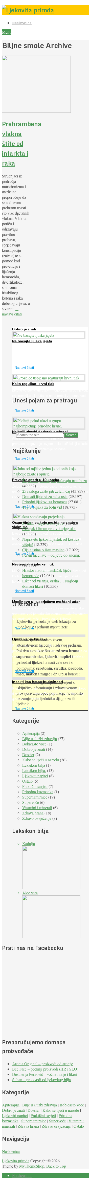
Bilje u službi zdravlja (39, 738)
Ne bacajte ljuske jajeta (32, 341)
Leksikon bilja (33, 765)
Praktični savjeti (35, 786)
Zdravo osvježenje (36, 818)
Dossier (28, 754)
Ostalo (27, 781)
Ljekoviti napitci (35, 775)
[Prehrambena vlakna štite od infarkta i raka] (16, 85)
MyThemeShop (31, 1166)
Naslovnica (22, 23)
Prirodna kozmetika (37, 791)
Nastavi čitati (24, 368)
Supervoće (30, 802)
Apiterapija (31, 733)
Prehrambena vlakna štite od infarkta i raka (21, 143)
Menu (6, 32)
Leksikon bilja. (34, 770)
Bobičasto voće (34, 743)
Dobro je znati (33, 749)
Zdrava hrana (32, 812)
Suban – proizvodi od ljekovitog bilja (41, 1079)
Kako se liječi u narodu (40, 759)
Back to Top (56, 1166)
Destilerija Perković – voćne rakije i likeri (44, 1074)
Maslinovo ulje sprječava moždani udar (46, 602)
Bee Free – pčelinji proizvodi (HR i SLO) (45, 1069)
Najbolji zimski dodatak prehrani (40, 432)
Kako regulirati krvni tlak (33, 384)
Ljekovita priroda (15, 1160)
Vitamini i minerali (37, 807)
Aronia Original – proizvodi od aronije (42, 1063)
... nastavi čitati (12, 311)
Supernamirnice (34, 797)
